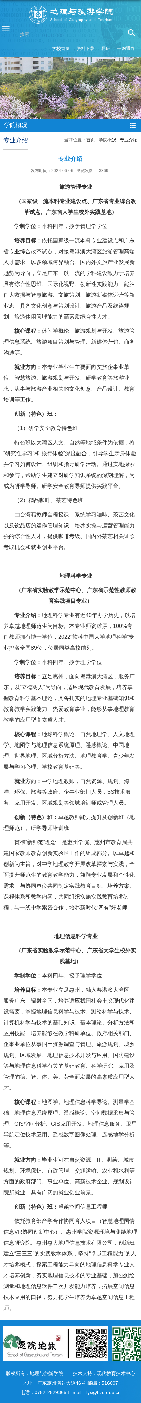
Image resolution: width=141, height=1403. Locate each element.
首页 (90, 139)
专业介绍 (129, 139)
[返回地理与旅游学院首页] (70, 14)
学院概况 (107, 139)
